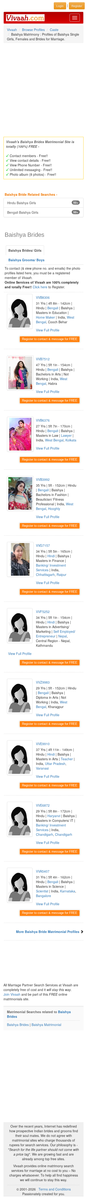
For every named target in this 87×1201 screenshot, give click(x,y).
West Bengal (54, 440)
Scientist (42, 891)
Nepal (62, 636)
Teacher (67, 759)
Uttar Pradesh (55, 763)
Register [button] (76, 6)
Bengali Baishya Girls (42, 212)
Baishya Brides (18, 1024)
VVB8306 (43, 297)
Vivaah (12, 29)
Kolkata (70, 440)
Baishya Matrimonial (46, 1024)
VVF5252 (43, 611)
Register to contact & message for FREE (49, 339)
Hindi (51, 556)
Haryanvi (53, 815)
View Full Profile (47, 330)
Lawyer (66, 435)
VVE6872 (43, 805)
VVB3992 (43, 479)
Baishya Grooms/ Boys (26, 260)
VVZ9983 (43, 682)
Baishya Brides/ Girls (25, 250)
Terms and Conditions (55, 1189)
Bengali (52, 308)
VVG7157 (43, 545)
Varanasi (42, 768)
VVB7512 (43, 359)
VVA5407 (42, 871)
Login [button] (60, 6)
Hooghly (54, 508)
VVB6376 (43, 420)
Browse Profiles (33, 29)
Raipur (61, 574)
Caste (54, 29)
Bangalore (43, 895)
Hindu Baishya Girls (42, 202)
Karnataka (67, 891)
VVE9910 (43, 743)
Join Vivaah (12, 994)
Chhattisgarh (45, 574)
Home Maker (45, 317)
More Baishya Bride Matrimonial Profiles (47, 931)
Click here (40, 287)
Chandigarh (44, 834)
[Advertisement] (43, 88)
